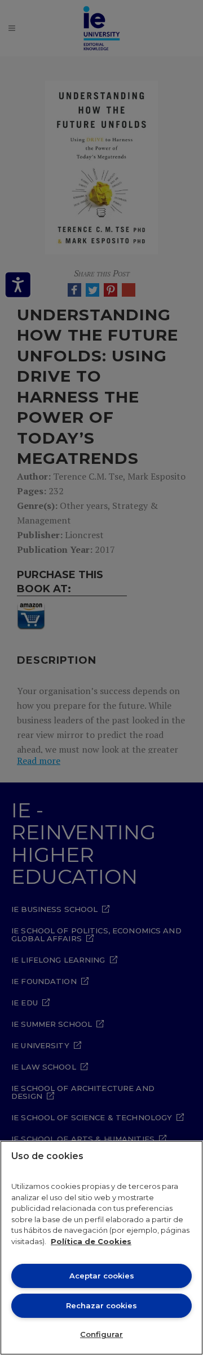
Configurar (101, 1334)
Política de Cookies (91, 1241)
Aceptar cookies (101, 1275)
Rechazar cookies (101, 1305)
